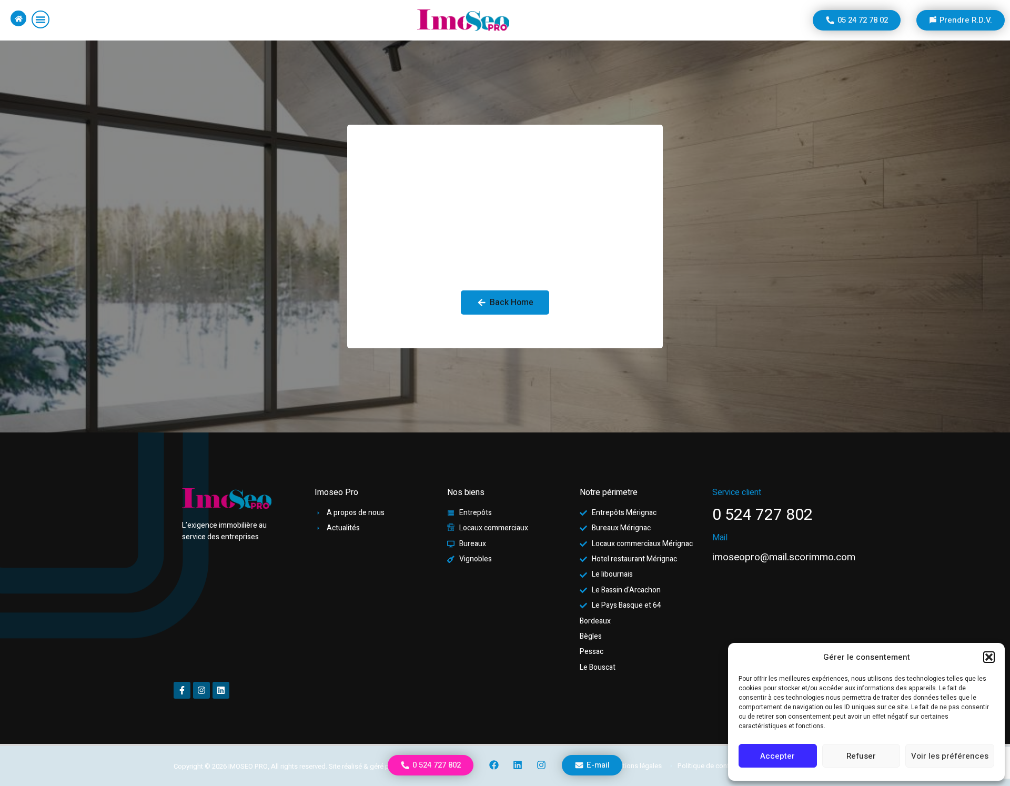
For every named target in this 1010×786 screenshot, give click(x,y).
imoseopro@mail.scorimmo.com (783, 557)
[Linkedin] (517, 764)
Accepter (777, 756)
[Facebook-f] (182, 690)
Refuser (861, 756)
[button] (989, 657)
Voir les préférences (949, 756)
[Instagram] (541, 764)
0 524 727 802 (762, 515)
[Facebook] (494, 764)
